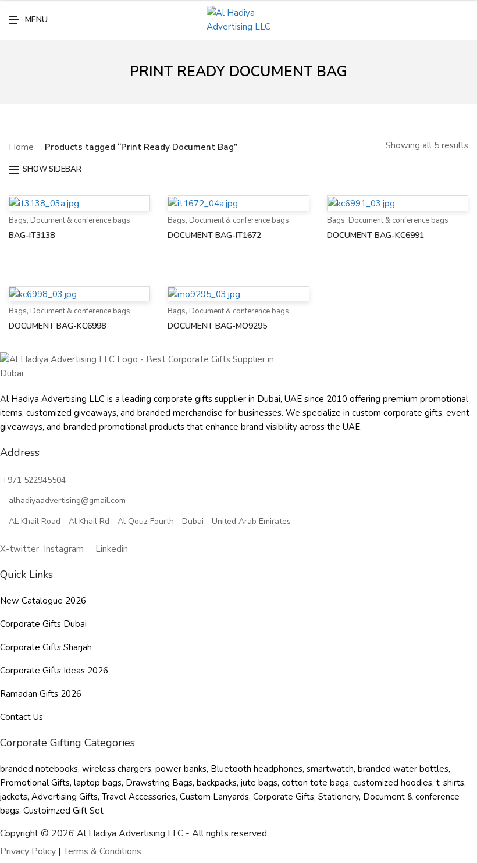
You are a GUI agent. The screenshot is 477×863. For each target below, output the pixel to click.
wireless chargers (116, 769)
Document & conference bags (80, 220)
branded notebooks (39, 769)
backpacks (217, 783)
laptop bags (98, 783)
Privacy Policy (28, 851)
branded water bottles (403, 769)
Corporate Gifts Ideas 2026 (54, 670)
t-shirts (450, 783)
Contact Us (21, 717)
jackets (13, 797)
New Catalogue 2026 (43, 601)
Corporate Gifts (283, 797)
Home (21, 147)
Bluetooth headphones (256, 769)
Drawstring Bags (159, 783)
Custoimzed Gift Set (63, 810)
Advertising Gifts (64, 797)
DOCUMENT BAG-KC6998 (57, 325)
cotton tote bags (315, 783)
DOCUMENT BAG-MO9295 (217, 325)
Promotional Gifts (35, 783)
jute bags (259, 783)
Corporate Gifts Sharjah (46, 647)
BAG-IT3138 (32, 235)
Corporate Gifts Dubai (43, 624)
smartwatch (330, 769)
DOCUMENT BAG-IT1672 (214, 235)
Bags (18, 220)
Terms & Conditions (102, 851)
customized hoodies (392, 783)
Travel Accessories (139, 797)
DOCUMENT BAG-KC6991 (375, 235)
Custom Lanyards (214, 797)
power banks (181, 769)
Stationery (338, 797)
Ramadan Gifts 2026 (40, 694)
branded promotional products (123, 427)
